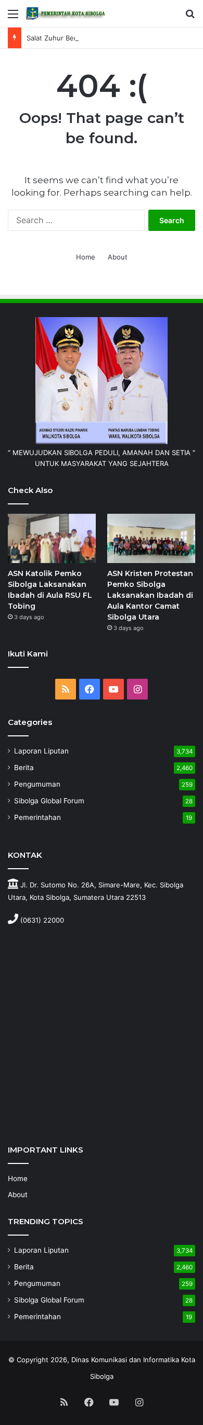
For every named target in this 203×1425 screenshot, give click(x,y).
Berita (24, 767)
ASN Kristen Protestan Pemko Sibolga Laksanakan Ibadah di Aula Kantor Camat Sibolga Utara (150, 595)
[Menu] (13, 17)
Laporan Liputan (41, 751)
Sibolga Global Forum (49, 801)
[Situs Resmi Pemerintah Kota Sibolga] (67, 13)
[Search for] (190, 17)
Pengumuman (37, 784)
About (118, 257)
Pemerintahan (37, 817)
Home (85, 257)
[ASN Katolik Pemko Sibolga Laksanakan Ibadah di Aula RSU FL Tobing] (52, 538)
